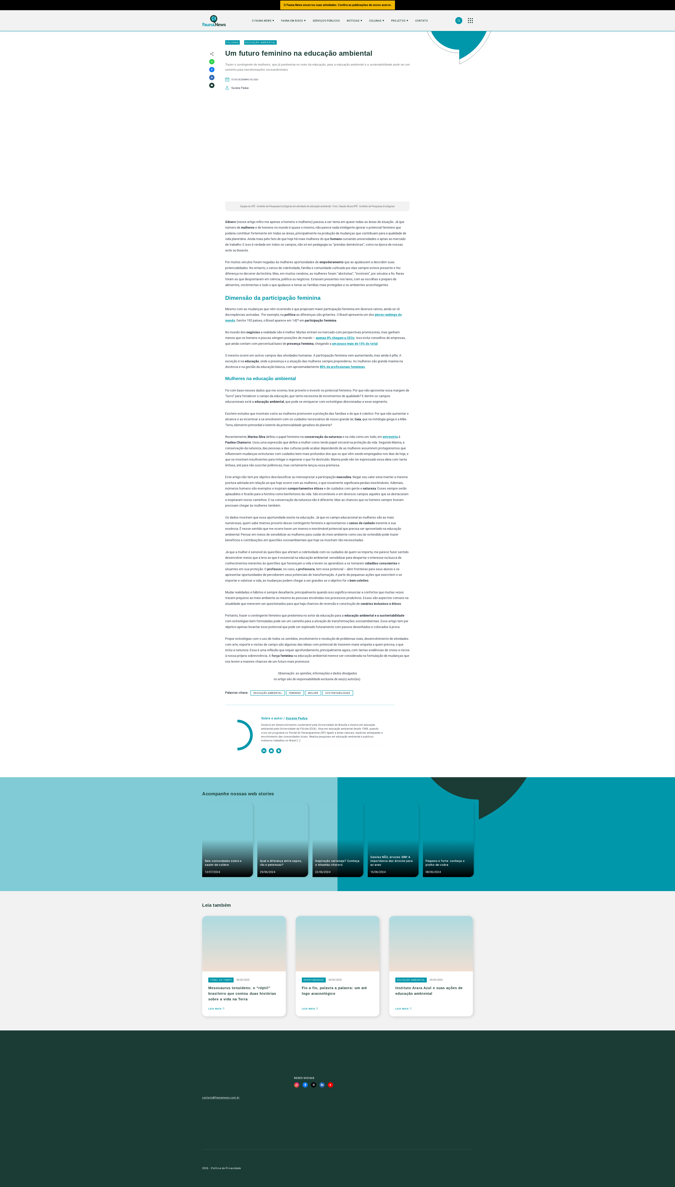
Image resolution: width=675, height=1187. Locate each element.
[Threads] (313, 1085)
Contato (421, 21)
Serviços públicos (326, 21)
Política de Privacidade (226, 1168)
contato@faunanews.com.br (221, 1097)
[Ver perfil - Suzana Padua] (238, 735)
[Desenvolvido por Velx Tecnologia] (452, 1168)
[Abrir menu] (470, 20)
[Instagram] (296, 1085)
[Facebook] (211, 69)
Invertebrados (314, 980)
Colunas (375, 21)
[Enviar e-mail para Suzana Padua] (271, 752)
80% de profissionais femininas (342, 367)
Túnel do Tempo (221, 980)
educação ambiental (267, 693)
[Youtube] (330, 1085)
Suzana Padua (297, 718)
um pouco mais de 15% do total (355, 343)
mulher (313, 693)
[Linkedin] (211, 77)
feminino (295, 693)
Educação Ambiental (260, 42)
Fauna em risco (292, 21)
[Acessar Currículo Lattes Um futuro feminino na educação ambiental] (278, 752)
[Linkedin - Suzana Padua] (264, 752)
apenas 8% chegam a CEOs (335, 338)
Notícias (353, 21)
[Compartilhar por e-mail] (211, 85)
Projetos (398, 21)
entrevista (390, 437)
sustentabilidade (337, 693)
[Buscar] (458, 20)
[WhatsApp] (211, 61)
